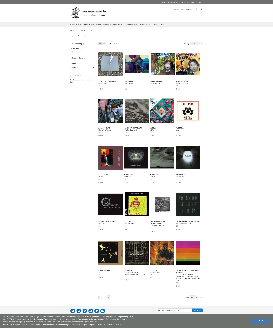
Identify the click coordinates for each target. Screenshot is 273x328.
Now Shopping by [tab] (77, 44)
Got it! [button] (261, 321)
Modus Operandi (133, 129)
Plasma (103, 176)
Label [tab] (73, 63)
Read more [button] (119, 325)
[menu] (136, 24)
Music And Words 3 (157, 82)
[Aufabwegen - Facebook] (78, 313)
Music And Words (104, 129)
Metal (180, 129)
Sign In (184, 2)
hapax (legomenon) (158, 223)
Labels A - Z (81, 30)
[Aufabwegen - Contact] (102, 313)
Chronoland (180, 176)
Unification (128, 176)
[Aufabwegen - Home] (72, 313)
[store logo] (88, 13)
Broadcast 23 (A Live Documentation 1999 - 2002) (135, 272)
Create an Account (196, 2)
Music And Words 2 (183, 82)
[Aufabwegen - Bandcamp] (96, 313)
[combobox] (185, 9)
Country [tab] (74, 67)
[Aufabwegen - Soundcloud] (90, 313)
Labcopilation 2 (130, 222)
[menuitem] (75, 24)
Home (72, 30)
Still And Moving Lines (187, 222)
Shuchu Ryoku (155, 271)
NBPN (153, 129)
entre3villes (130, 82)
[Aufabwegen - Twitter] (84, 313)
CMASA (154, 176)
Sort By (186, 43)
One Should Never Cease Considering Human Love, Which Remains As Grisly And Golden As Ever (188, 275)
